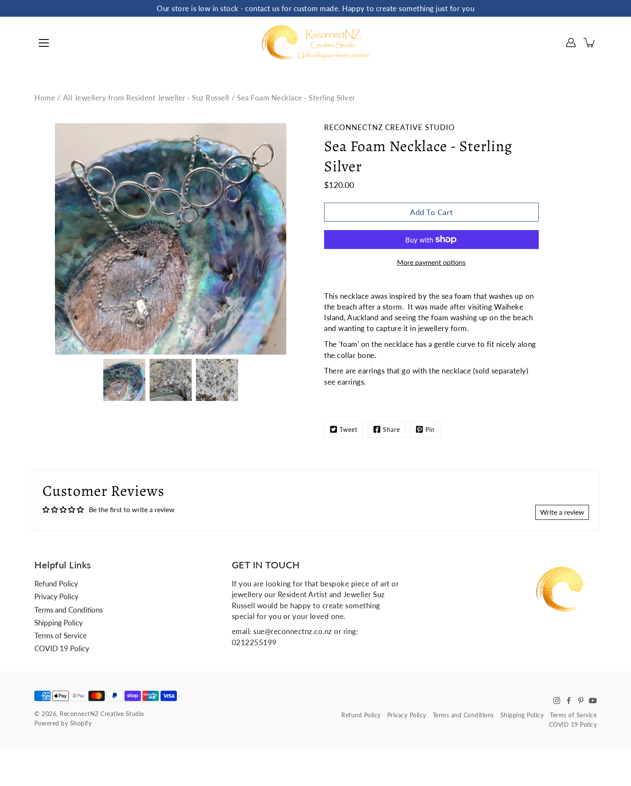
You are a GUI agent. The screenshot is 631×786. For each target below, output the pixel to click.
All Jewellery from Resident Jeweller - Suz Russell (146, 97)
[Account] (571, 42)
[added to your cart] (590, 42)
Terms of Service (60, 635)
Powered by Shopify (62, 723)
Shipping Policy (58, 622)
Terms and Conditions (68, 609)
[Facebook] (569, 700)
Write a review (562, 512)
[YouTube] (593, 700)
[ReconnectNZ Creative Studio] (315, 42)
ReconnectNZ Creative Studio (102, 713)
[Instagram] (557, 700)
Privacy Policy (56, 596)
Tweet (349, 429)
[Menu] (43, 43)
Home (44, 97)
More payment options (431, 262)
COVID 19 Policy (61, 648)
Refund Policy (56, 583)
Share (391, 429)
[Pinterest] (581, 700)
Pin (430, 429)
